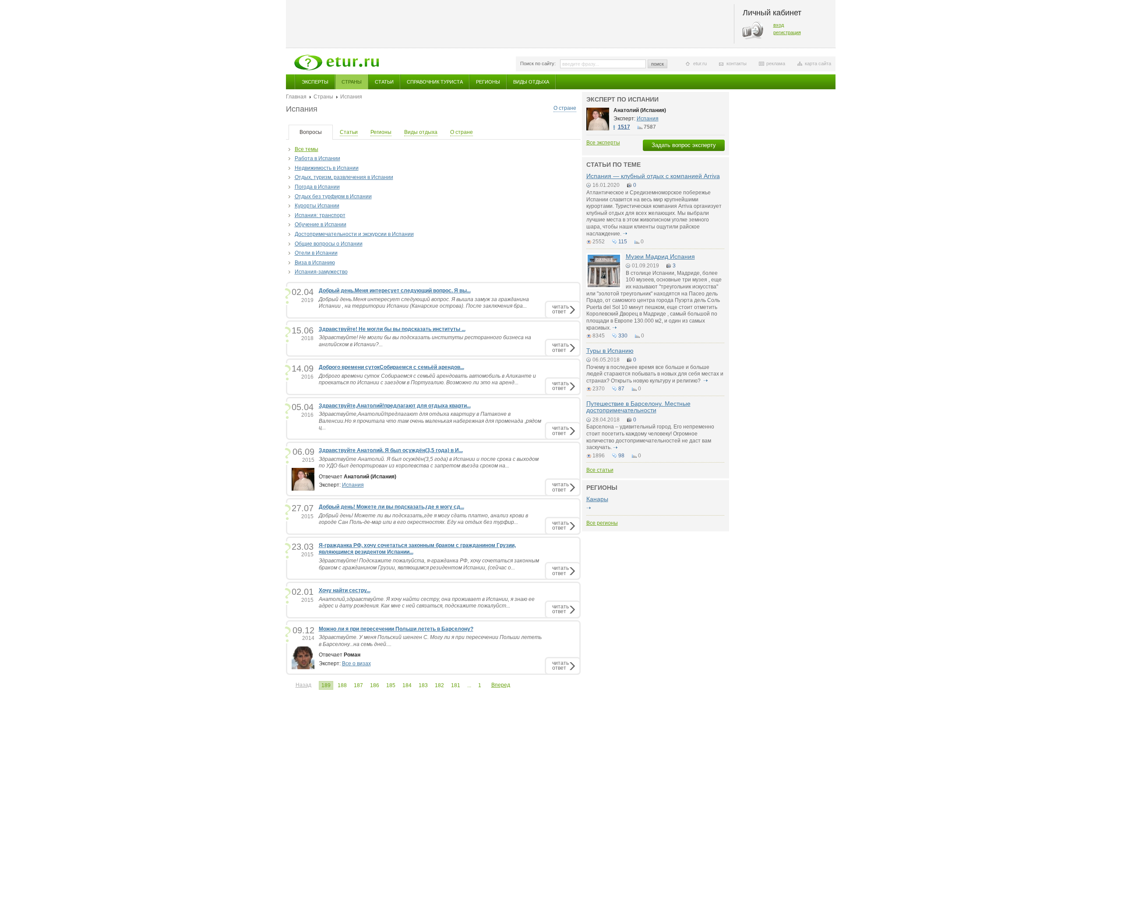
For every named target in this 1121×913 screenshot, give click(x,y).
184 (407, 685)
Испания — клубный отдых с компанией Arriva (653, 175)
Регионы (488, 81)
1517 (624, 127)
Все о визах (356, 663)
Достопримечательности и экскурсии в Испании (354, 234)
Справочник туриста (435, 81)
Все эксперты (603, 143)
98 (621, 456)
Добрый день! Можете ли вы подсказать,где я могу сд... (391, 507)
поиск (657, 64)
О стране (564, 108)
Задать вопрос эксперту (684, 145)
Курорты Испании (317, 206)
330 (622, 336)
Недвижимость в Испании (327, 168)
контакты (736, 63)
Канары (597, 498)
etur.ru (700, 63)
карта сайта (818, 63)
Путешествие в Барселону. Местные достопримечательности (638, 407)
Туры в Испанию (610, 350)
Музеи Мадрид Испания (660, 256)
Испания (353, 485)
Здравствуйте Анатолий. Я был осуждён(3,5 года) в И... (391, 450)
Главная (296, 97)
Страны (352, 81)
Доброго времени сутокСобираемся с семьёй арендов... (391, 367)
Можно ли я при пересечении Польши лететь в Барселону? (396, 629)
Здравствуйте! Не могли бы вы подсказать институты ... (392, 329)
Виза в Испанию (315, 263)
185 (390, 685)
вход (778, 25)
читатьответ (560, 309)
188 (342, 685)
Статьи (384, 81)
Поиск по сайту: (538, 63)
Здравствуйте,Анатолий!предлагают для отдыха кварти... (395, 406)
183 (423, 685)
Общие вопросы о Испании (329, 244)
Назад (303, 685)
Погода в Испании (317, 187)
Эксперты (315, 81)
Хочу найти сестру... (344, 590)
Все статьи (599, 470)
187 (358, 685)
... (469, 685)
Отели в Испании (316, 253)
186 (374, 685)
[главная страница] (336, 62)
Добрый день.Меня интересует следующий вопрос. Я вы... (395, 291)
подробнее (625, 234)
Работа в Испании (317, 158)
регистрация (787, 32)
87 (621, 389)
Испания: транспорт (320, 215)
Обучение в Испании (320, 224)
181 (455, 685)
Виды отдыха (531, 81)
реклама (775, 63)
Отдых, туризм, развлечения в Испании (344, 177)
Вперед (500, 685)
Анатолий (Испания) (639, 110)
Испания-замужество (321, 272)
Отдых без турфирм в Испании (333, 196)
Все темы (306, 149)
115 (622, 242)
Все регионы (602, 523)
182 (439, 685)
